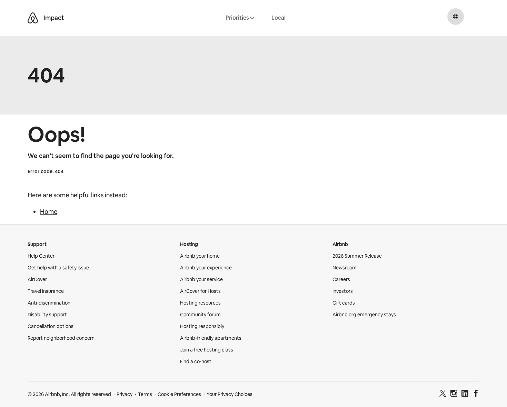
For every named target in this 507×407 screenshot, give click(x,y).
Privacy (124, 394)
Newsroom (344, 268)
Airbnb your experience (206, 268)
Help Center (41, 256)
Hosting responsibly (202, 326)
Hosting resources (200, 303)
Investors (342, 291)
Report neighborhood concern (61, 338)
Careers (341, 279)
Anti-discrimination (49, 303)
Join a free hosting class (206, 350)
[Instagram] (453, 394)
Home (48, 212)
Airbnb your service (201, 279)
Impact (53, 18)
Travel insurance (46, 291)
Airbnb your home (200, 256)
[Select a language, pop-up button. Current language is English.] (455, 16)
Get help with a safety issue (58, 268)
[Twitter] (442, 394)
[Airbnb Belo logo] (33, 17)
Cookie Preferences (179, 394)
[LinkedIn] (464, 394)
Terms (145, 394)
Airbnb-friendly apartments (210, 338)
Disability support (47, 314)
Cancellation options (50, 326)
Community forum (200, 314)
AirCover (37, 279)
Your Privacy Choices (229, 394)
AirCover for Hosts (200, 291)
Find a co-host (195, 361)
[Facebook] (476, 394)
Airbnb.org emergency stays (364, 314)
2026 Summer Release (357, 256)
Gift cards (343, 303)
